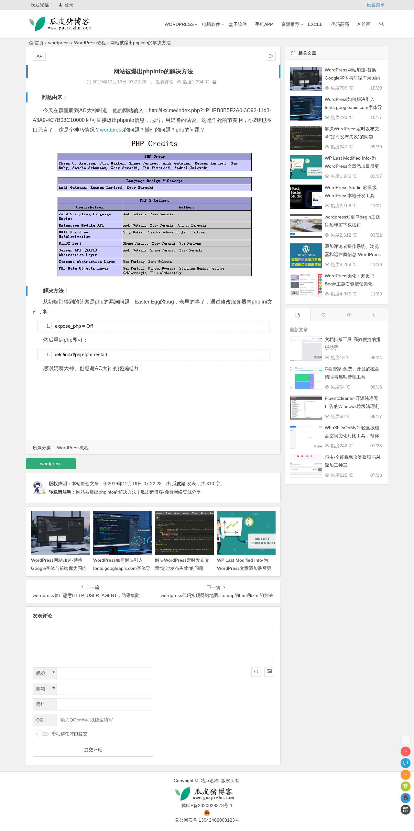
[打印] (214, 81)
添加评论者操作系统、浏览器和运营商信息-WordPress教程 (353, 254)
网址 (40, 704)
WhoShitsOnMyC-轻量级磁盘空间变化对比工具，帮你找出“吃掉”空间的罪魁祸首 (352, 435)
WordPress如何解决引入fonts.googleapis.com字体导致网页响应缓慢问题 (121, 568)
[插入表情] (256, 672)
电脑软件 (211, 24)
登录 (68, 4)
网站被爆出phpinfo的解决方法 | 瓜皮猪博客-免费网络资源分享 (138, 492)
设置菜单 (376, 4)
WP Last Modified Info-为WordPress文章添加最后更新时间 (244, 568)
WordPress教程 (90, 42)
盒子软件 (238, 24)
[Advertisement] (153, 407)
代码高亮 (340, 24)
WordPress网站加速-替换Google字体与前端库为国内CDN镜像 (59, 568)
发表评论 (164, 81)
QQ (39, 719)
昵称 (45, 673)
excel (315, 24)
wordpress (179, 24)
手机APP (264, 24)
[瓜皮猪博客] (207, 794)
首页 (39, 42)
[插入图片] (269, 672)
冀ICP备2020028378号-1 (207, 805)
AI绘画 (364, 24)
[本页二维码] (405, 809)
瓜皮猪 (179, 483)
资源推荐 (290, 24)
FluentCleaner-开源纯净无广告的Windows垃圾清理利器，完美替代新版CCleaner (352, 406)
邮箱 (45, 688)
